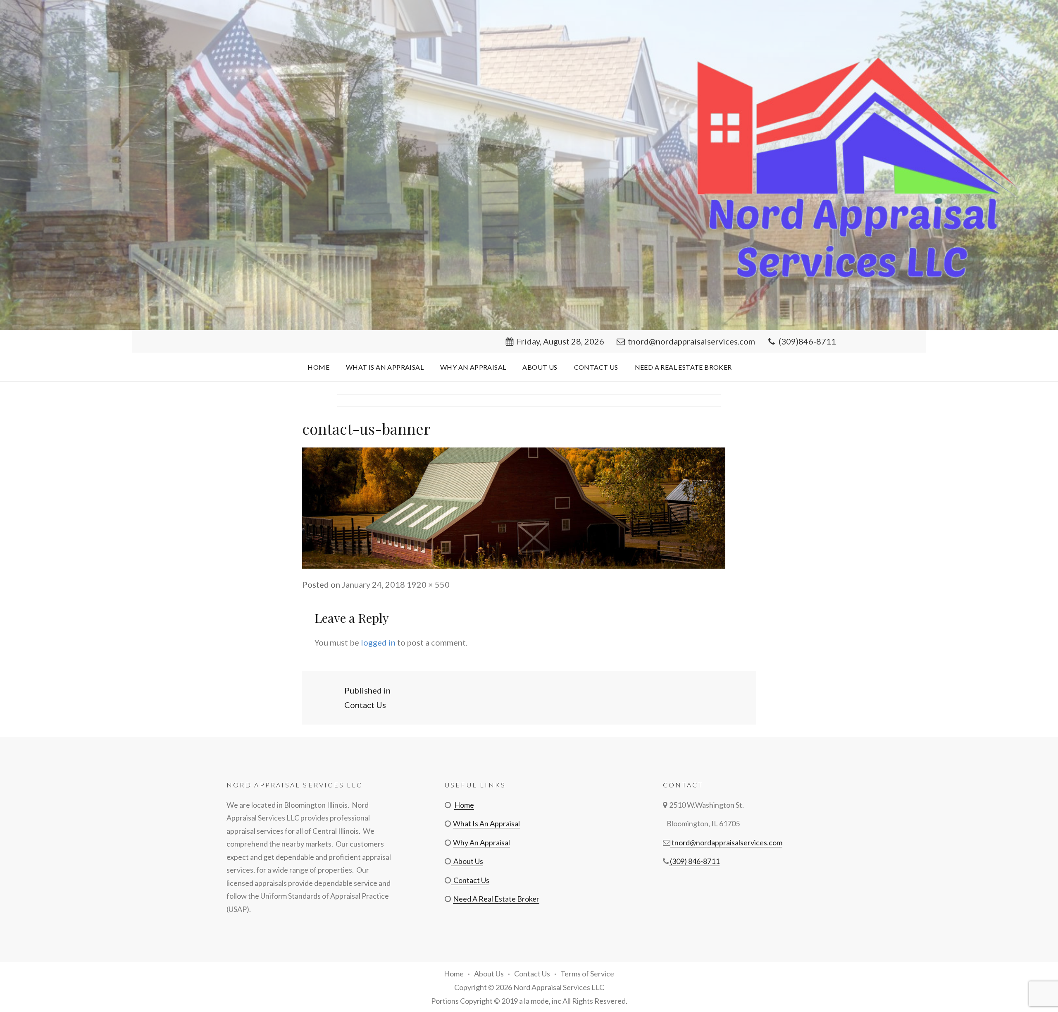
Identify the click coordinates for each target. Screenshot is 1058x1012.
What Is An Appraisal (385, 367)
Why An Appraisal (473, 367)
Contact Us (596, 367)
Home (318, 367)
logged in (378, 642)
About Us (539, 367)
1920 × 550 (428, 584)
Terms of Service (587, 973)
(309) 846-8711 (694, 861)
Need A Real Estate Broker (683, 367)
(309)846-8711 (807, 341)
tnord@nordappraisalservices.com (691, 341)
